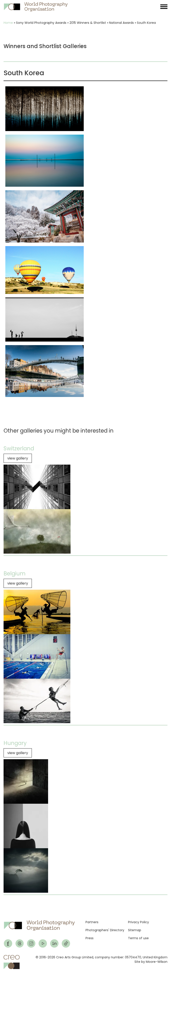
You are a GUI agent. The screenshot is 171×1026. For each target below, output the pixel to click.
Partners (92, 922)
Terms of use (138, 938)
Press (90, 938)
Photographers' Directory (105, 930)
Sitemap (134, 930)
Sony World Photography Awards (41, 22)
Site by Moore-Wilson (150, 961)
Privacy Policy (138, 922)
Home (8, 22)
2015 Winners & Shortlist (87, 22)
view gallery (17, 458)
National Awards (121, 22)
